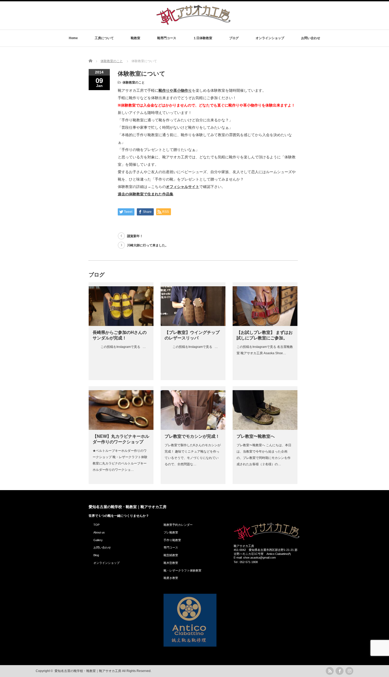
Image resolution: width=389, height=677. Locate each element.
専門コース (171, 547)
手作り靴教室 (172, 540)
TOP (96, 524)
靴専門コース (166, 38)
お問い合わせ (310, 38)
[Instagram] (349, 671)
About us (99, 532)
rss (330, 671)
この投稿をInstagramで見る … (119, 347)
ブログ (234, 38)
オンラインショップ (270, 38)
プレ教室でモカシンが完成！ (192, 436)
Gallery (98, 540)
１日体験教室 (202, 38)
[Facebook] (339, 671)
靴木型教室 (171, 562)
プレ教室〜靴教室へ (256, 436)
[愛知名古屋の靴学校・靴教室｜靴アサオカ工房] (193, 24)
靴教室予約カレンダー (178, 524)
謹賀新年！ (135, 236)
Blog (96, 555)
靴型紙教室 (171, 555)
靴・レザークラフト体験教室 (182, 570)
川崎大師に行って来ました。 (147, 245)
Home (73, 38)
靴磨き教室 (171, 577)
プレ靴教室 (171, 532)
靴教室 (135, 38)
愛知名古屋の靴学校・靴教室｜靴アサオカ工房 (127, 507)
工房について (104, 38)
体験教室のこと (134, 82)
